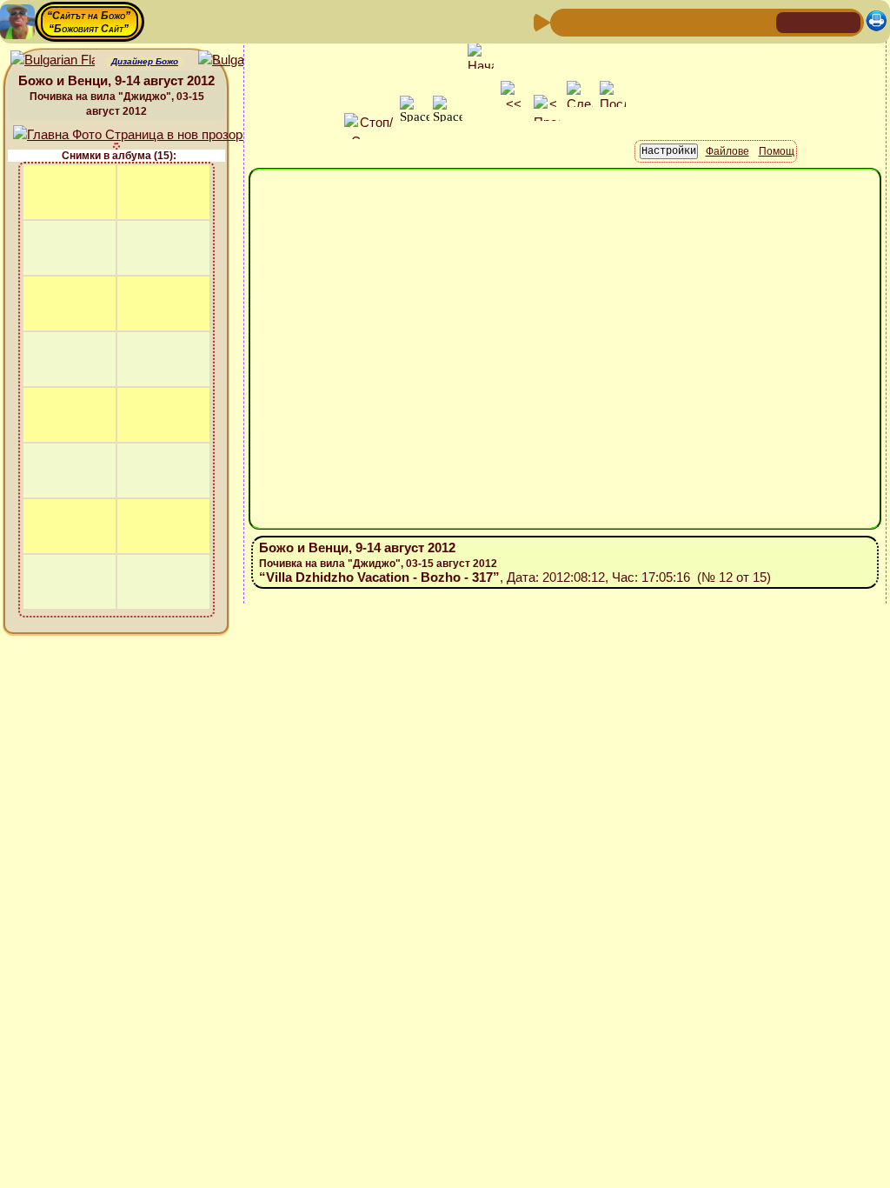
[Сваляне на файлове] (732, 21)
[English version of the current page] (52, 60)
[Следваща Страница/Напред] (593, 21)
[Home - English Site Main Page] (846, 21)
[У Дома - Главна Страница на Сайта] (790, 21)
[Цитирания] (649, 21)
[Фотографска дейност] (704, 21)
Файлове (727, 151)
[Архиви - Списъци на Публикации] (621, 21)
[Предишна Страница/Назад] (565, 21)
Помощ (776, 151)
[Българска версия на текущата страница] (240, 60)
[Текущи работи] (677, 21)
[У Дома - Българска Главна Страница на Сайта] (818, 21)
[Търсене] (760, 21)
